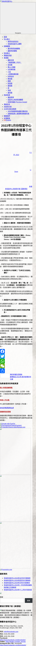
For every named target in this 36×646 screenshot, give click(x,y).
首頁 (5, 37)
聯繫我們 (7, 116)
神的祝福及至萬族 (16, 374)
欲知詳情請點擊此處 (7, 408)
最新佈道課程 (12, 51)
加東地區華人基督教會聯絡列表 (18, 113)
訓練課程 (7, 46)
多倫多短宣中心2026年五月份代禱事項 (17, 578)
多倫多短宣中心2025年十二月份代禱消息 (18, 590)
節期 (9, 81)
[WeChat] (16, 366)
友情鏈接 (7, 118)
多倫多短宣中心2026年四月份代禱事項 (17, 580)
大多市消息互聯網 (10, 109)
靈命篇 (10, 93)
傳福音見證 (8, 55)
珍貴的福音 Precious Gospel (17, 102)
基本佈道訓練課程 (14, 48)
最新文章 (11, 60)
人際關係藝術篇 (13, 74)
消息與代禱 (8, 106)
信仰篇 (10, 65)
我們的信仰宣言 (13, 41)
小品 (9, 72)
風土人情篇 (11, 67)
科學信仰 (11, 76)
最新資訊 (24, 189)
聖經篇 (10, 86)
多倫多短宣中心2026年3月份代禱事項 (17, 583)
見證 (9, 90)
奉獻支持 (7, 104)
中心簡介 (7, 39)
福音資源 (11, 97)
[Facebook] (16, 351)
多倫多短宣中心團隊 (15, 44)
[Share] (16, 370)
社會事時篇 (11, 69)
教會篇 (10, 79)
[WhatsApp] (16, 361)
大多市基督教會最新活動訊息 (18, 111)
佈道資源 (7, 95)
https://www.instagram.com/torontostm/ (13, 645)
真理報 (6, 58)
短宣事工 (7, 53)
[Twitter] (16, 356)
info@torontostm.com (11, 631)
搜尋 (1, 597)
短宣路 (10, 83)
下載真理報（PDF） (15, 62)
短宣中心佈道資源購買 (15, 99)
